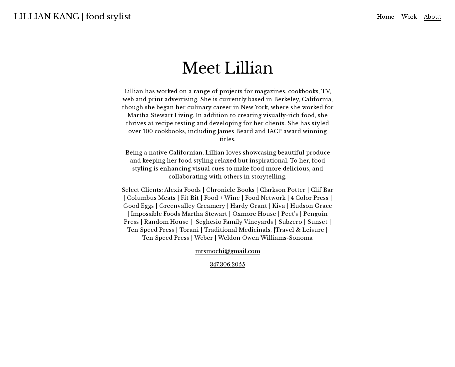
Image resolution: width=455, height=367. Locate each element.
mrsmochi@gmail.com (227, 251)
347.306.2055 (227, 264)
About (432, 16)
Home (385, 16)
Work (409, 16)
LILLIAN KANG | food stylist (72, 17)
